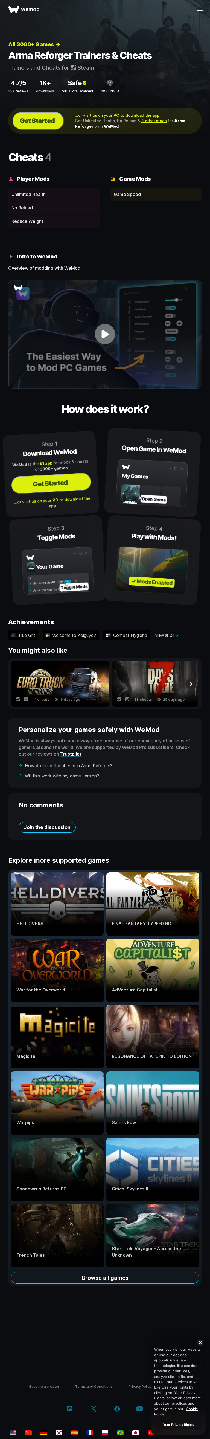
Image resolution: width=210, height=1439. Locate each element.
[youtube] (139, 1409)
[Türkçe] (151, 1432)
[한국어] (59, 1432)
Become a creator (44, 1386)
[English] (13, 1432)
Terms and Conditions (94, 1386)
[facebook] (117, 1409)
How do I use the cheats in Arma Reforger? (68, 765)
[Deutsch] (43, 1432)
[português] (120, 1432)
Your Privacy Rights (178, 1425)
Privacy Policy (140, 1386)
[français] (89, 1432)
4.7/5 (18, 83)
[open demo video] (105, 334)
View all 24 (164, 635)
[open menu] (199, 9)
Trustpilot (70, 754)
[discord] (69, 1409)
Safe (75, 83)
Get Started (37, 121)
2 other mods (154, 120)
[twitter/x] (93, 1409)
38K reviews (18, 91)
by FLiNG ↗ (110, 91)
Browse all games (105, 1278)
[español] (74, 1432)
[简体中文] (28, 1432)
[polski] (105, 1432)
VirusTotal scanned (77, 91)
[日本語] (135, 1432)
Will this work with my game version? (62, 776)
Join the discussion (47, 827)
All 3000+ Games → (34, 44)
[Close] (200, 1342)
